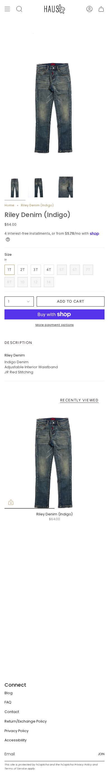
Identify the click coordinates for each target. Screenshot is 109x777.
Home (9, 205)
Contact (11, 711)
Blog (8, 693)
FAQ (7, 702)
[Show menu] (7, 9)
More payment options (54, 325)
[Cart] (101, 9)
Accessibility (15, 740)
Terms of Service (15, 768)
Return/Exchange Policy (25, 721)
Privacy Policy (16, 730)
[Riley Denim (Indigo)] (54, 458)
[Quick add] (11, 502)
